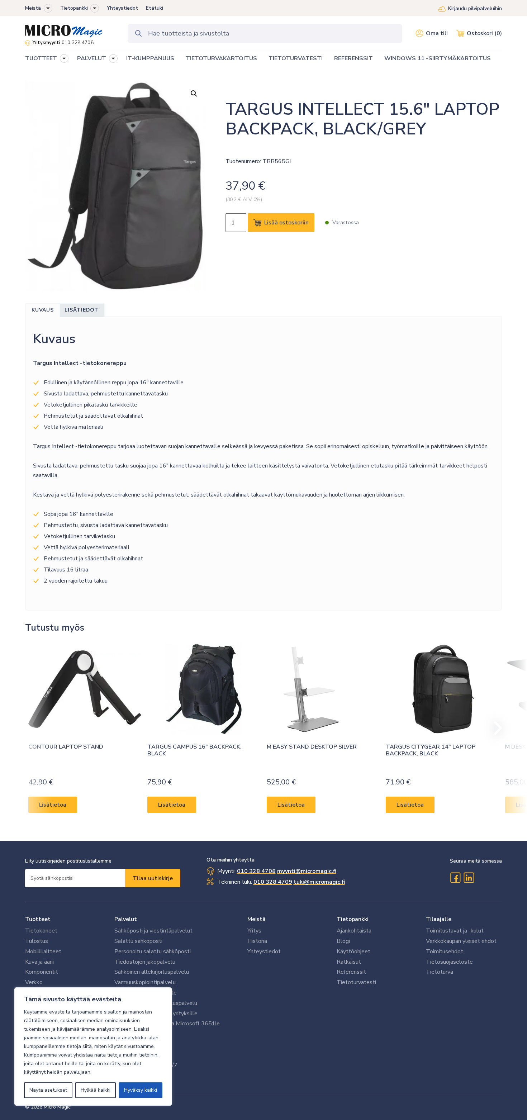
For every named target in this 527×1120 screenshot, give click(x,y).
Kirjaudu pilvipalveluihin (475, 8)
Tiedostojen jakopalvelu (144, 962)
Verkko (34, 982)
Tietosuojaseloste (449, 962)
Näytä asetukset (48, 1090)
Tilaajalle (438, 919)
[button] (48, 8)
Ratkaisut (349, 962)
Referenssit (351, 972)
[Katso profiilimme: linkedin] (469, 877)
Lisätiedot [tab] (82, 310)
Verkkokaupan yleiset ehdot (461, 941)
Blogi (343, 941)
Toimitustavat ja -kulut (455, 931)
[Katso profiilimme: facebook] (455, 877)
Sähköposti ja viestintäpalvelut (153, 931)
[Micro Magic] (64, 29)
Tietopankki (74, 8)
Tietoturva (439, 972)
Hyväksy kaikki (140, 1090)
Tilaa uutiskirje (153, 878)
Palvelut (125, 919)
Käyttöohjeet (353, 951)
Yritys (254, 931)
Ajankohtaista (354, 931)
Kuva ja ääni (39, 962)
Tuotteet (38, 919)
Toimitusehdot (444, 951)
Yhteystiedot (122, 8)
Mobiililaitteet (43, 951)
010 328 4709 (272, 882)
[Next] (495, 728)
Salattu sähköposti (138, 941)
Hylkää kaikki (95, 1090)
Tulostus (36, 941)
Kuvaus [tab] (43, 310)
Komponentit (41, 972)
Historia (257, 941)
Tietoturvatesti (356, 982)
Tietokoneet (41, 931)
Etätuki (154, 8)
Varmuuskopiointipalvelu (145, 982)
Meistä (33, 8)
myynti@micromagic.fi (306, 871)
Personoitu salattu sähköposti (152, 951)
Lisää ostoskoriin (286, 223)
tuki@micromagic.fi (319, 882)
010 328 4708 (78, 42)
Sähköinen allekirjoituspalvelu (151, 972)
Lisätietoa (52, 805)
